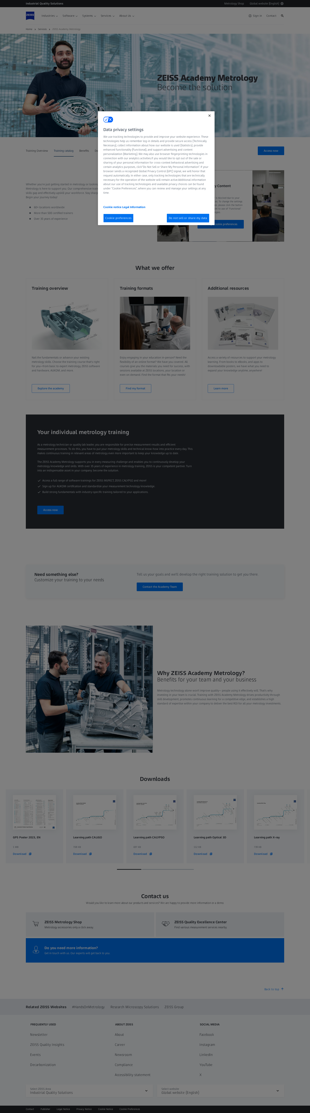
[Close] (209, 116)
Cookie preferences (118, 218)
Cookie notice (112, 207)
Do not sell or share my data (188, 218)
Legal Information (133, 207)
